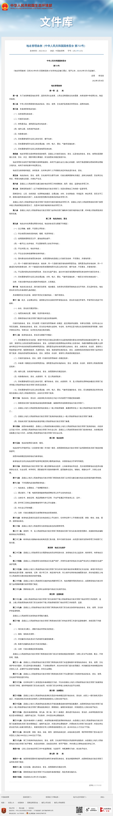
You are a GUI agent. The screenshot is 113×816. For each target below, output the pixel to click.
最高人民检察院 (59, 802)
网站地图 (21, 808)
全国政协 (21, 802)
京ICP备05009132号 (47, 810)
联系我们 (31, 808)
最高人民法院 (46, 802)
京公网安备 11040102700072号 (37, 813)
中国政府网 (5, 797)
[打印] (91, 785)
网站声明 (11, 808)
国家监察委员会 (32, 802)
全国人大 (11, 802)
